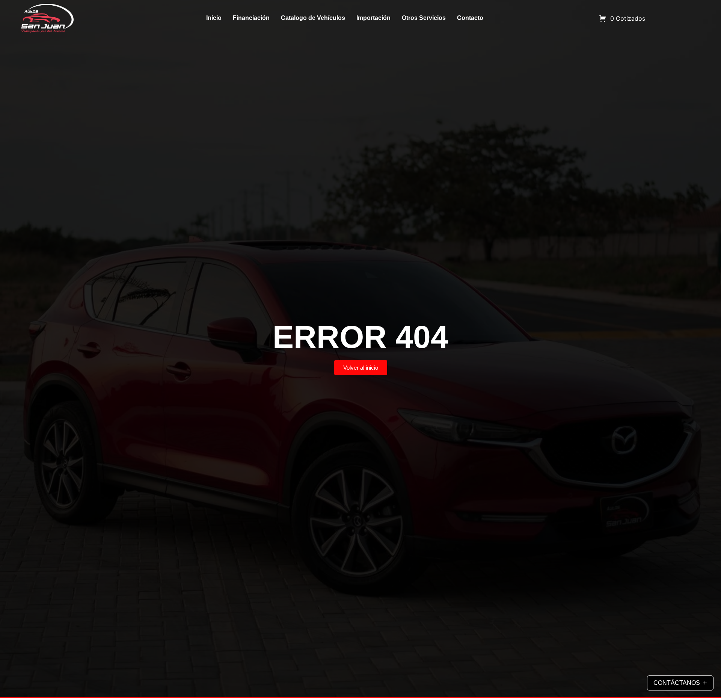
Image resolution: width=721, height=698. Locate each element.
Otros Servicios (424, 18)
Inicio (214, 18)
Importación (373, 18)
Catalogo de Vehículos (313, 18)
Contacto (470, 18)
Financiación (251, 18)
